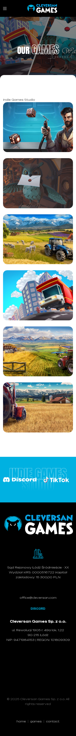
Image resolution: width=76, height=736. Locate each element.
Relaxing (25, 120)
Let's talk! (38, 589)
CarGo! (21, 308)
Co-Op (23, 222)
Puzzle (48, 110)
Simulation (26, 176)
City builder (27, 331)
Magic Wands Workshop (29, 192)
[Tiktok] (56, 479)
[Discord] (19, 479)
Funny (23, 296)
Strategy (25, 232)
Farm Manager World (31, 248)
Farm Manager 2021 (37, 364)
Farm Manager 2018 (37, 420)
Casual (24, 110)
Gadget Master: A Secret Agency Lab (36, 136)
